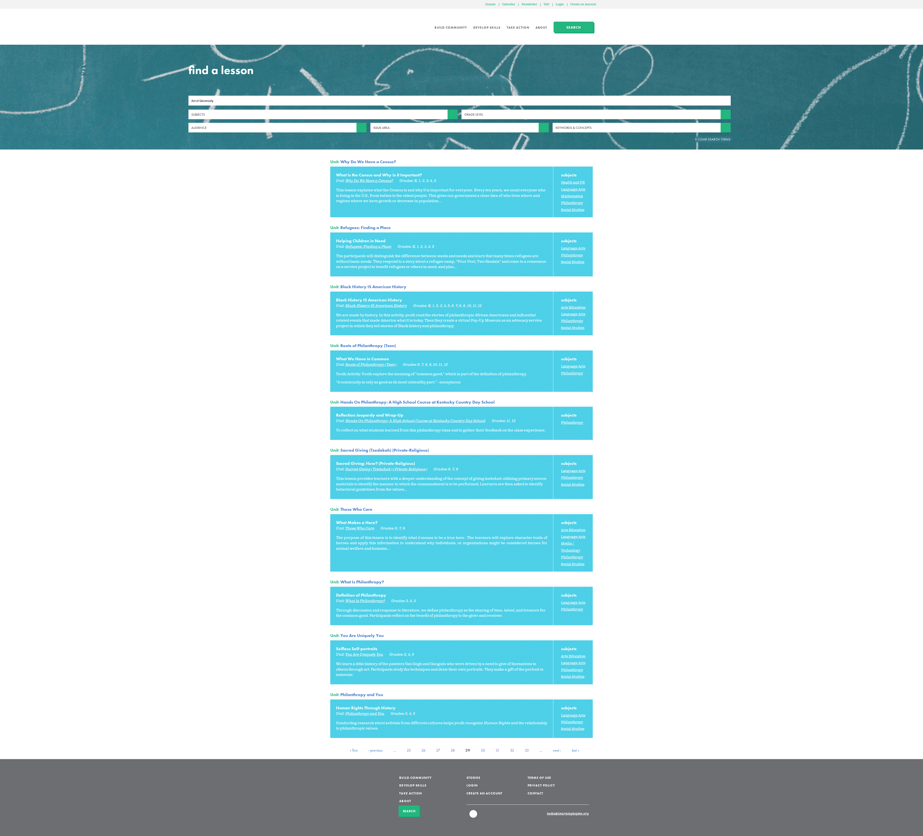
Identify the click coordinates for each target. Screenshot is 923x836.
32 (512, 750)
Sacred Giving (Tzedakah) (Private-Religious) (384, 450)
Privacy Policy (541, 785)
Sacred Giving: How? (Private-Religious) (375, 463)
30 (483, 750)
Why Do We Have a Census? (368, 161)
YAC (546, 4)
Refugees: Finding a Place (365, 227)
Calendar (508, 4)
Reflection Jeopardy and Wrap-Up (369, 415)
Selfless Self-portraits (356, 648)
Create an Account (583, 4)
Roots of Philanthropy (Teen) (368, 345)
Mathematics (572, 196)
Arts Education (573, 307)
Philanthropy (572, 203)
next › (557, 750)
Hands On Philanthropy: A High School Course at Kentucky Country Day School (417, 402)
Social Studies (572, 210)
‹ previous (375, 750)
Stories (473, 778)
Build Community (451, 27)
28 (453, 750)
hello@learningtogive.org (568, 813)
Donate (490, 4)
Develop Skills (486, 27)
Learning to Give (348, 24)
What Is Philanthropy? (362, 582)
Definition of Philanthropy (361, 595)
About (541, 27)
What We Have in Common (362, 359)
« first (353, 750)
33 (527, 750)
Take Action (518, 27)
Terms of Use (539, 778)
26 (423, 750)
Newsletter (529, 4)
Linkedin (473, 816)
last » (575, 750)
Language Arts (573, 189)
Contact (535, 793)
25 (409, 750)
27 (438, 750)
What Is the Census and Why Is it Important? (379, 175)
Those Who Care (356, 509)
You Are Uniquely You (362, 635)
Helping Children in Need (361, 240)
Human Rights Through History (366, 708)
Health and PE (573, 182)
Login (560, 4)
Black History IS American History (373, 286)
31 (497, 750)
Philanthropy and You (361, 694)
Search (573, 27)
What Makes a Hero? (356, 522)
